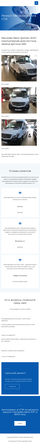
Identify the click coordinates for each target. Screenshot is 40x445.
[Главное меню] (36, 3)
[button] (12, 386)
